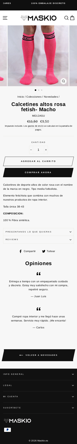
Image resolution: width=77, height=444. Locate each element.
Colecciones (33, 96)
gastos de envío (35, 126)
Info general (13, 374)
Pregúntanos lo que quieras (29, 232)
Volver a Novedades (41, 355)
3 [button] (42, 90)
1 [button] (36, 90)
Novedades (51, 96)
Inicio (20, 96)
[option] (38, 3)
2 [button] (39, 90)
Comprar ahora (38, 172)
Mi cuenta (11, 396)
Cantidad (38, 142)
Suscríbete (12, 408)
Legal (7, 385)
